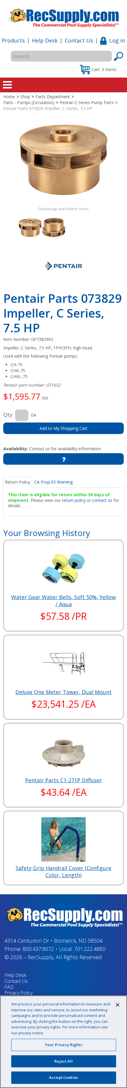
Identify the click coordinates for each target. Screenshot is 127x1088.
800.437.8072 (38, 948)
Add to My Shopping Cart (63, 428)
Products (13, 40)
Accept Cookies (63, 1077)
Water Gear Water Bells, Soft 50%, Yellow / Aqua (63, 601)
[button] (98, 69)
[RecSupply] (63, 16)
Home (9, 96)
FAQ (9, 987)
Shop (25, 96)
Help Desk (45, 40)
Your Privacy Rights (63, 1044)
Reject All (63, 1061)
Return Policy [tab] (17, 482)
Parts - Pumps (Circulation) (28, 102)
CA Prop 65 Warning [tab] (53, 482)
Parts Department (52, 96)
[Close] (117, 1004)
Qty (7, 415)
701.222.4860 (89, 948)
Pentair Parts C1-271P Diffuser (63, 780)
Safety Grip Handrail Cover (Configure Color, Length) (63, 872)
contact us (102, 500)
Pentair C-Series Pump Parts (87, 102)
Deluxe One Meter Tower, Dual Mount (63, 692)
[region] (63, 1041)
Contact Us (79, 40)
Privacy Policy (18, 993)
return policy (74, 500)
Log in (117, 40)
